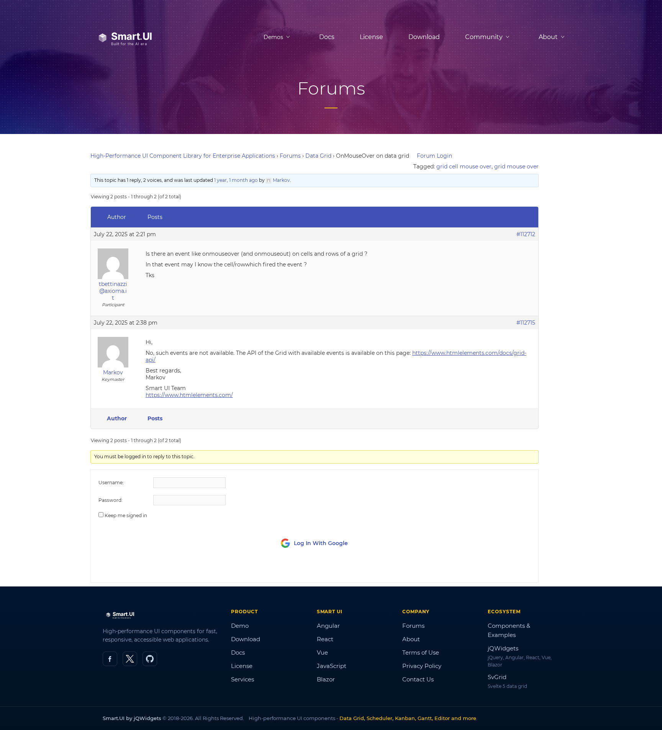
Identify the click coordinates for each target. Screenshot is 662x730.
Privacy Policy (421, 666)
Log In (487, 569)
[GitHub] (150, 659)
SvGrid (497, 677)
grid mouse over (516, 166)
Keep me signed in (126, 515)
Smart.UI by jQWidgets (132, 718)
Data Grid (318, 155)
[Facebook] (110, 659)
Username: (111, 482)
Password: (110, 500)
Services (242, 679)
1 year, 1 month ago (236, 180)
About (411, 639)
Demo (240, 625)
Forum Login (434, 155)
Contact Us (418, 679)
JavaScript (331, 666)
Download (424, 37)
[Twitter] (130, 659)
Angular (328, 625)
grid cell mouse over (464, 166)
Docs (326, 37)
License (371, 37)
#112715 (525, 322)
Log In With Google (321, 543)
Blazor (326, 679)
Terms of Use (420, 652)
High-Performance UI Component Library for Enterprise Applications (182, 155)
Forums (290, 155)
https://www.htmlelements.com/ (189, 395)
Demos (273, 37)
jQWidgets (503, 648)
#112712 (525, 234)
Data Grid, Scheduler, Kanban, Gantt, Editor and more (407, 718)
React (325, 639)
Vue (322, 652)
